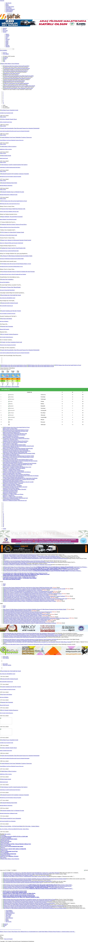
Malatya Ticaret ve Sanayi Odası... (10, 428)
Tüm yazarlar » (7, 834)
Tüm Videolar (6, 657)
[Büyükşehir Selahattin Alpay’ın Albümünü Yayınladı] (12, 191)
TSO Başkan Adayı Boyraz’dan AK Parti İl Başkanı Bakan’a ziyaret (11, 266)
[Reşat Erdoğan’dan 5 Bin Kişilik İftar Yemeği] (10, 295)
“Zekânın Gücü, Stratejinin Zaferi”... (11, 439)
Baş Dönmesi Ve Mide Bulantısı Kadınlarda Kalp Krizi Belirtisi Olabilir (12, 258)
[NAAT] (4, 840)
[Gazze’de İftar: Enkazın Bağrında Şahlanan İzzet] (4, 842)
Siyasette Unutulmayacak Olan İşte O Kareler (7, 313)
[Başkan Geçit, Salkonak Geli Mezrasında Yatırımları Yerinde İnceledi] (15, 240)
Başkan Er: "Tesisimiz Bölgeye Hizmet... (12, 469)
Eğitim (7, 42)
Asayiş (7, 40)
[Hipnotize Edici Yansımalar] (6, 326)
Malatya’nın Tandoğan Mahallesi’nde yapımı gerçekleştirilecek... (17, 450)
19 (3, 525)
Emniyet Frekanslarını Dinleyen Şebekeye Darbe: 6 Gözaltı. (43, 601)
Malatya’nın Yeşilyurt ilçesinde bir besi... (11, 432)
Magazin (7, 45)
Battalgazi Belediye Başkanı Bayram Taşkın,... (13, 465)
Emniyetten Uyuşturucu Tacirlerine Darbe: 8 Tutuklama (40, 592)
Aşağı (4, 585)
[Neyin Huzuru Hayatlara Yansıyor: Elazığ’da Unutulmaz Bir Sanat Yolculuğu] (17, 271)
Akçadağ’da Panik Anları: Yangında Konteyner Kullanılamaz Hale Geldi (51, 598)
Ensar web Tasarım (8, 938)
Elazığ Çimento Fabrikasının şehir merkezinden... (13, 477)
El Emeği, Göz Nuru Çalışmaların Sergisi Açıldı (8, 344)
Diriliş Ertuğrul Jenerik (4, 158)
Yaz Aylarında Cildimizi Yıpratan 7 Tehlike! (32, 615)
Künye (7, 4)
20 (3, 526)
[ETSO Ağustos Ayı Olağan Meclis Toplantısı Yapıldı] (12, 232)
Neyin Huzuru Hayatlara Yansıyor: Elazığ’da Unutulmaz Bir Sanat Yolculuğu (13, 274)
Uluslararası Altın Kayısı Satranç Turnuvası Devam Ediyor (10, 227)
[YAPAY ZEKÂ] (5, 837)
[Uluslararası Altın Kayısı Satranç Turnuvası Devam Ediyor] (13, 224)
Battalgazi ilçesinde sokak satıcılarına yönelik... (13, 480)
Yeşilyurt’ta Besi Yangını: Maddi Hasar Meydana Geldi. (9, 211)
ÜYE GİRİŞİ (6, 54)
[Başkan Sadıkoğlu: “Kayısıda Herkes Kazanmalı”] (11, 216)
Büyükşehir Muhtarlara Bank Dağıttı (6, 185)
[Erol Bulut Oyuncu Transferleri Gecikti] (9, 110)
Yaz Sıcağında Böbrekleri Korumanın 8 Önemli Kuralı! (40, 611)
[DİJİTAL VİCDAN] (5, 855)
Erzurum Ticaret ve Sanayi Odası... (10, 443)
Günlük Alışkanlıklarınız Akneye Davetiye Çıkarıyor (38, 614)
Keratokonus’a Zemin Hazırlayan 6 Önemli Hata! (36, 620)
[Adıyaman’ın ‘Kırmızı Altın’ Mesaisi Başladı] (10, 287)
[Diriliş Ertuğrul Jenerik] (5, 155)
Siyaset (7, 36)
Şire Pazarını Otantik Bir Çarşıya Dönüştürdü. (8, 821)
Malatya (7, 34)
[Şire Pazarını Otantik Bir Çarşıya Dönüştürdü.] (10, 818)
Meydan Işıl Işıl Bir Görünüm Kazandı (6, 305)
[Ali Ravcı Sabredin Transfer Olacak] (8, 119)
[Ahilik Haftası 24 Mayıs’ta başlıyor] (8, 146)
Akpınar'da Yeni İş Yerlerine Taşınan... (11, 488)
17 (3, 522)
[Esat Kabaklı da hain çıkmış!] (5, 845)
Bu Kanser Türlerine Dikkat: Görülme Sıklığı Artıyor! (39, 619)
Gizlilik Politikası (9, 10)
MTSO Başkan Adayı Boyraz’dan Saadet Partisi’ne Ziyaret (10, 203)
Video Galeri (5, 656)
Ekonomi (7, 39)
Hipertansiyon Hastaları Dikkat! (24, 610)
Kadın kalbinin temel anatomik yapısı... (11, 454)
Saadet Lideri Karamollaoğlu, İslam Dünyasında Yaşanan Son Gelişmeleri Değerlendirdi (14, 352)
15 (3, 520)
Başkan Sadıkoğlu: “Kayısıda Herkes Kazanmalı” (8, 219)
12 (3, 516)
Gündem (7, 35)
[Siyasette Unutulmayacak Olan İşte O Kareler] (10, 310)
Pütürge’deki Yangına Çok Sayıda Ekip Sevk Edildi (37, 595)
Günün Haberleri (9, 917)
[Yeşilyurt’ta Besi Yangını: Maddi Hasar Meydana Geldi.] (12, 208)
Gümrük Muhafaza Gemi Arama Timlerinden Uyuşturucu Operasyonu (11, 140)
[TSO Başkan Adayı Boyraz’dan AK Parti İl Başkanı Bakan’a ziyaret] (15, 263)
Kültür (7, 41)
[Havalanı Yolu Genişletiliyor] (6, 279)
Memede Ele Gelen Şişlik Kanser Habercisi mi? (35, 621)
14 (3, 519)
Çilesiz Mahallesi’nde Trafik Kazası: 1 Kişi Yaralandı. (38, 597)
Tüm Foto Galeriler (7, 665)
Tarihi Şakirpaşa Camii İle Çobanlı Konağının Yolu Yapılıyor (10, 167)
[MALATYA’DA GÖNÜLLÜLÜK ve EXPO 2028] (3, 835)
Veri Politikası (9, 7)
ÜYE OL (5, 52)
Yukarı (4, 583)
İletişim (7, 5)
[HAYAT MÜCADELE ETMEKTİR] (2, 847)
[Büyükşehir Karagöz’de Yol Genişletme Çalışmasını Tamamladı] (14, 173)
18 (3, 523)
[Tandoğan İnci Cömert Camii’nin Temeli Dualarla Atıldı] (12, 248)
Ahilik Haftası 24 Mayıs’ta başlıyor (6, 149)
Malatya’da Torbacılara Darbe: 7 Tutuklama (32, 590)
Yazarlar (4, 31)
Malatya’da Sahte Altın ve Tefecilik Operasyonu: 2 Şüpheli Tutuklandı (49, 596)
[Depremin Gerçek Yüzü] (4, 850)
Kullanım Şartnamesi (10, 9)
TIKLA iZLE (3, 116)
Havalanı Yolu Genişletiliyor (4, 282)
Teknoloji (8, 46)
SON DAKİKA (3, 50)
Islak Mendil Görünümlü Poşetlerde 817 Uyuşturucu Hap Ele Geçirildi (50, 588)
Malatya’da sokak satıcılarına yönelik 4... (11, 484)
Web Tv (4, 29)
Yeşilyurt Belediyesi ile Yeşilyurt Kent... (11, 499)
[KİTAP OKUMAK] (4, 852)
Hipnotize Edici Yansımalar (4, 329)
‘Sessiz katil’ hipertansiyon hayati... (10, 491)
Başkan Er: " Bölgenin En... (9, 495)
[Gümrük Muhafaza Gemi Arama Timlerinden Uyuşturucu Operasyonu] (16, 137)
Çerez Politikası (9, 11)
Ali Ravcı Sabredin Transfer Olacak (6, 750)
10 (3, 103)
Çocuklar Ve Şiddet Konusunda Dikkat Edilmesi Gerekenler (43, 623)
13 (3, 517)
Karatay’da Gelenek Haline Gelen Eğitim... (12, 473)
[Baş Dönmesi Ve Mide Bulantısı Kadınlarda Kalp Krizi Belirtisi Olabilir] (16, 255)
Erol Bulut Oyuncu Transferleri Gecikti (6, 112)
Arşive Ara (2, 870)
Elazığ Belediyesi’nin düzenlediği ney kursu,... (13, 462)
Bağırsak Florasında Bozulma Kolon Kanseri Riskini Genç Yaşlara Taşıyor (52, 618)
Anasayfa (2, 0)
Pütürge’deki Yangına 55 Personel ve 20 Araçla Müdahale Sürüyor (47, 593)
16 (3, 521)
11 (3, 515)
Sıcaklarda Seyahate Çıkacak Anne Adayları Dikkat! (38, 616)
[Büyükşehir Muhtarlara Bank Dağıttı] (8, 182)
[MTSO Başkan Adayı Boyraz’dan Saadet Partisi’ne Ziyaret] (13, 201)
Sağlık (7, 44)
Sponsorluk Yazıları (10, 6)
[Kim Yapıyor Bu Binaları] (6, 318)
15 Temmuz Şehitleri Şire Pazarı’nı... (11, 436)
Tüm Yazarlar (8, 3)
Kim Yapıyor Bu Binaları (4, 321)
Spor (7, 37)
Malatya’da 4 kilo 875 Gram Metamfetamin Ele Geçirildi (40, 591)
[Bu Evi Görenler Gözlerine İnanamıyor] (9, 334)
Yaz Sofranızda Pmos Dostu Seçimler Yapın (32, 613)
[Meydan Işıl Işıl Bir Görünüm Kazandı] (9, 303)
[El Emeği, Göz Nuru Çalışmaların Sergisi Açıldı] (11, 342)
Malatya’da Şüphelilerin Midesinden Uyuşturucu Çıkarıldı (41, 599)
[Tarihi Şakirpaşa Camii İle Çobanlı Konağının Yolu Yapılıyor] (13, 164)
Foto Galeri (5, 30)
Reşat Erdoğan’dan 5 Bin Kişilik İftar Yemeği (7, 297)
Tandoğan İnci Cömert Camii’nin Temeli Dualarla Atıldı (9, 250)
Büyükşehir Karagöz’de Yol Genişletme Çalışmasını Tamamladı (10, 176)
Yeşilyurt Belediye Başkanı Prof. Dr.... (11, 447)
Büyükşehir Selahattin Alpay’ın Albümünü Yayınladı (8, 194)
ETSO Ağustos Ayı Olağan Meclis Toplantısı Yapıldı (8, 235)
